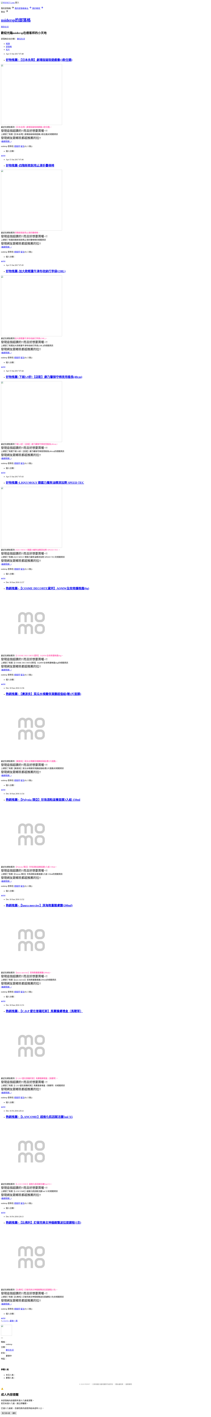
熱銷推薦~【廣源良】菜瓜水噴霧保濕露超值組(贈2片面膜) (43, 694)
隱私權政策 (119, 1384)
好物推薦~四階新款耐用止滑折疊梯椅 (30, 165)
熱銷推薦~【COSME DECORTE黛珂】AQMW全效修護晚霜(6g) (47, 588)
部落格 (9, 47)
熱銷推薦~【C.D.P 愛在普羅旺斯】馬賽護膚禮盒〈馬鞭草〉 (44, 1011)
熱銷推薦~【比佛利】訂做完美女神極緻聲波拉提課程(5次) (43, 1222)
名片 (8, 50)
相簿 (8, 44)
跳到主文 (5, 27)
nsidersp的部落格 (16, 20)
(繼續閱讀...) (6, 141)
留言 (22, 146)
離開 (14, 1413)
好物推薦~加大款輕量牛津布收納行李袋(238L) (35, 271)
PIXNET (87, 1384)
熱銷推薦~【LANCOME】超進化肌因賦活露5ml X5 (39, 1116)
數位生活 (21, 39)
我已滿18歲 (6, 1413)
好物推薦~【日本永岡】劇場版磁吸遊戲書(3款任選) (39, 59)
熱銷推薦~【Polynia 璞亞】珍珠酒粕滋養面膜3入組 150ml (43, 799)
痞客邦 (17, 146)
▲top (3, 155)
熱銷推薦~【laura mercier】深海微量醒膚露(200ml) (39, 905)
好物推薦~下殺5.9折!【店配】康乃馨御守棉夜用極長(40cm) (44, 376)
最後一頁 (14, 1321)
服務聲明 (129, 1384)
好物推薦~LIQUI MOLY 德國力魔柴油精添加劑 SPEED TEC (45, 482)
